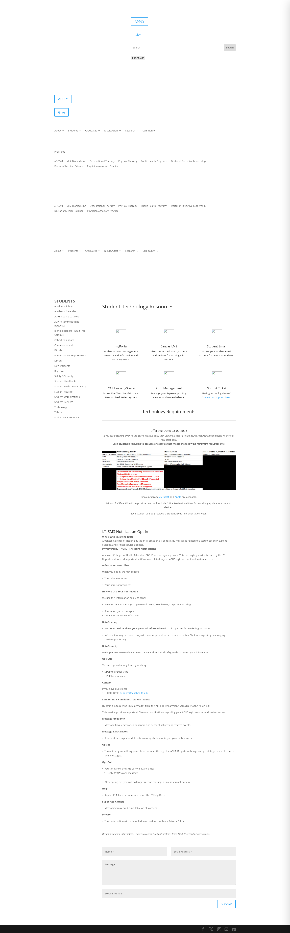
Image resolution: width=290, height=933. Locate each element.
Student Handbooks (65, 381)
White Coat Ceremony (66, 417)
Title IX (58, 412)
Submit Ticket (216, 388)
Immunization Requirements (70, 355)
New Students (62, 365)
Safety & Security (63, 376)
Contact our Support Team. (217, 397)
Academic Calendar (65, 311)
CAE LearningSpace (121, 388)
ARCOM (58, 161)
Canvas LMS (168, 346)
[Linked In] (234, 929)
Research (130, 130)
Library (58, 360)
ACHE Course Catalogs (66, 316)
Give (138, 35)
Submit (226, 904)
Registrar (59, 371)
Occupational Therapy (102, 161)
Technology (60, 407)
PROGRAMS (138, 58)
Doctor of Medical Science (68, 166)
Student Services (63, 401)
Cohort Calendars (64, 340)
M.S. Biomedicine (76, 161)
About (57, 130)
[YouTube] (226, 929)
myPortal (121, 346)
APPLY (139, 21)
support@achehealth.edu (134, 693)
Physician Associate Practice (102, 166)
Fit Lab (58, 350)
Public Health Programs (154, 161)
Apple (178, 497)
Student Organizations (67, 396)
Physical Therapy (127, 161)
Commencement (63, 345)
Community (148, 130)
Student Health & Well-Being (70, 386)
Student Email (217, 346)
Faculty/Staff (111, 130)
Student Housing (63, 391)
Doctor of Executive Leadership (188, 161)
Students (73, 130)
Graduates (91, 130)
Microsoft (163, 497)
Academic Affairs (63, 306)
